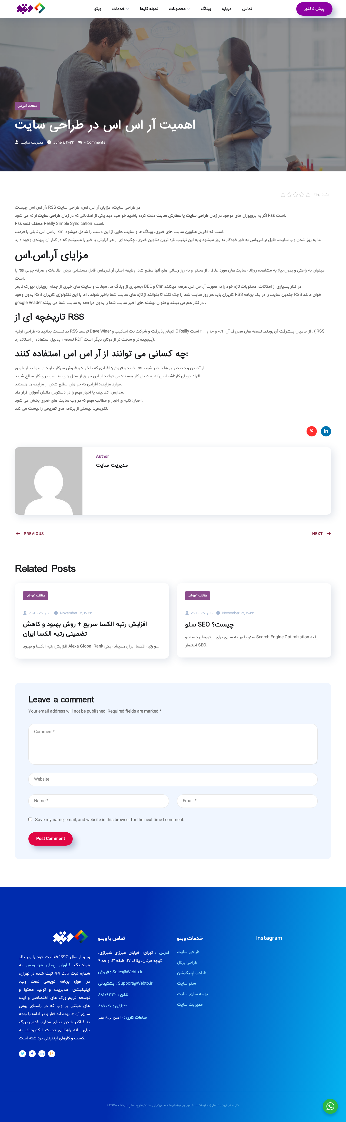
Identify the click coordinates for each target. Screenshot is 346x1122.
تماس (247, 9)
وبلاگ (206, 9)
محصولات (177, 9)
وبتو (97, 9)
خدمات (118, 9)
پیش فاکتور (314, 9)
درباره (226, 9)
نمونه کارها (149, 9)
